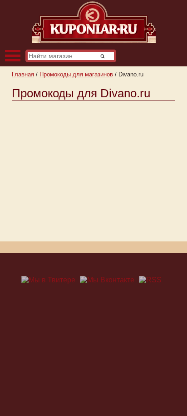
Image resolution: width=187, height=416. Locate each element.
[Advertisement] (93, 168)
